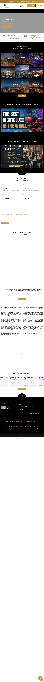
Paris (38, 426)
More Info (11, 166)
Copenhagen (29, 421)
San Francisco (21, 428)
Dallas (34, 421)
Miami (10, 426)
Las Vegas (15, 423)
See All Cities (22, 95)
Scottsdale (27, 428)
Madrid (31, 423)
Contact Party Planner (19, 166)
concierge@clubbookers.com (34, 413)
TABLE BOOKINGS (5, 214)
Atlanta (7, 421)
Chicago (25, 421)
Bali (10, 421)
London (22, 423)
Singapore (32, 428)
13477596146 (31, 406)
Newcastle (34, 426)
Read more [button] (26, 385)
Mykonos (25, 426)
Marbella (6, 426)
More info (33, 1)
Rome (12, 428)
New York (29, 426)
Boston (17, 421)
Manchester (36, 423)
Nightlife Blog (21, 407)
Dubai (37, 421)
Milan (14, 426)
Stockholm (36, 428)
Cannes (21, 421)
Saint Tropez (16, 428)
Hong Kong (8, 423)
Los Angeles (27, 423)
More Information (22, 299)
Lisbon (19, 423)
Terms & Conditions (24, 435)
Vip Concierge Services (23, 406)
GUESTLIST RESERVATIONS (16, 214)
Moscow (21, 426)
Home (20, 404)
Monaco (17, 426)
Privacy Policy (18, 435)
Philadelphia (8, 428)
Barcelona (13, 421)
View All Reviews (22, 388)
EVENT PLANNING (28, 214)
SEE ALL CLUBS (7, 26)
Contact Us (21, 409)
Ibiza (11, 423)
